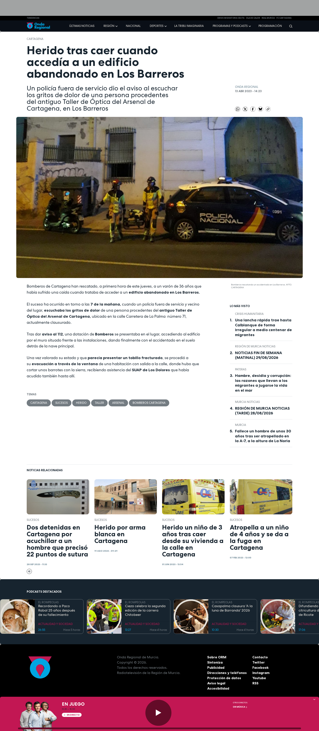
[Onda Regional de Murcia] (38, 26)
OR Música (239, 706)
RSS (255, 683)
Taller (99, 403)
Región (109, 26)
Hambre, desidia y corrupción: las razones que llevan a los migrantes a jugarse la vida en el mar (263, 383)
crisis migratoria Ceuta (230, 18)
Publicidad (215, 667)
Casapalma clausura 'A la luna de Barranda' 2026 (232, 608)
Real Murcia (268, 18)
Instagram (261, 672)
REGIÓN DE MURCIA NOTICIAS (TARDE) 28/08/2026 (262, 411)
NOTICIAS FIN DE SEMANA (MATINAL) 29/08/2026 (258, 355)
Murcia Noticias (247, 402)
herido (81, 403)
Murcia (240, 425)
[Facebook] (253, 109)
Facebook (260, 667)
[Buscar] (289, 26)
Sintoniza (215, 662)
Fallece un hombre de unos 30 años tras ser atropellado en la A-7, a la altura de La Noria (263, 436)
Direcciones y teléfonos (227, 672)
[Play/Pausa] (158, 713)
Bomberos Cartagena (149, 403)
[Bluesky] (261, 109)
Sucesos (61, 403)
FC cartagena (283, 18)
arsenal (118, 403)
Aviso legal (216, 683)
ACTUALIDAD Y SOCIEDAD (55, 624)
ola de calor (253, 18)
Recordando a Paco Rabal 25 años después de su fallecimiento (56, 610)
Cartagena (35, 39)
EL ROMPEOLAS (48, 602)
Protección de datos (224, 678)
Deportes (156, 26)
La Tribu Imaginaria (189, 26)
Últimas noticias (81, 26)
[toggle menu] (117, 25)
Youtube (259, 678)
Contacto (260, 657)
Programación (270, 26)
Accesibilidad (218, 688)
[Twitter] (245, 109)
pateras (240, 369)
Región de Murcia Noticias (255, 346)
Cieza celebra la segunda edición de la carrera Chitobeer (145, 610)
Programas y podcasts (230, 26)
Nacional (133, 26)
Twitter (258, 662)
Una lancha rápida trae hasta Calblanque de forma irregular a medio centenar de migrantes (263, 327)
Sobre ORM (216, 657)
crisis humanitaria (249, 314)
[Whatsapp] (237, 109)
